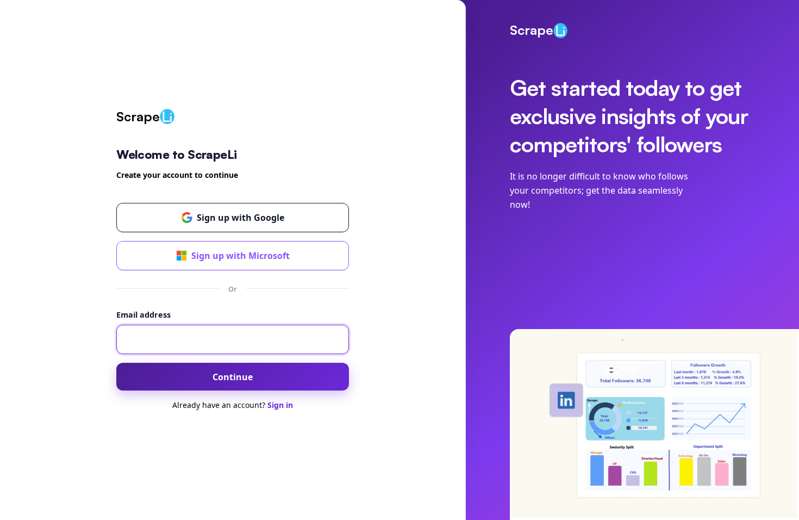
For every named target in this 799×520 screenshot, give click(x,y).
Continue (233, 377)
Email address (143, 314)
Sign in (280, 405)
